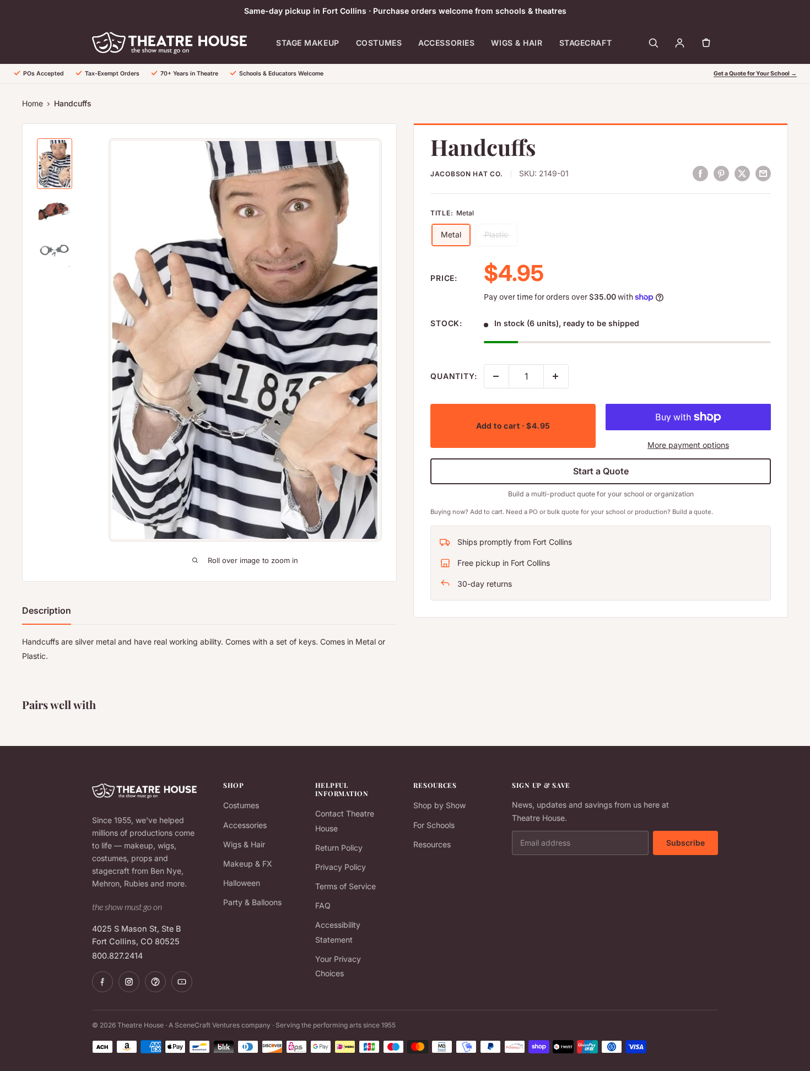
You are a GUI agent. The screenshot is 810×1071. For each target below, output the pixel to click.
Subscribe (685, 842)
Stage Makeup (307, 42)
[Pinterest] (155, 981)
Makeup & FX (247, 863)
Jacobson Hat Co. (466, 174)
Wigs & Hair (516, 42)
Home (32, 103)
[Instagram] (128, 981)
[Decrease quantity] (496, 376)
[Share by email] (763, 173)
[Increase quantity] (556, 376)
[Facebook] (102, 981)
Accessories (446, 42)
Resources (432, 844)
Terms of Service (345, 886)
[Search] (653, 43)
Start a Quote (601, 471)
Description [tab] (46, 610)
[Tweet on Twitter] (742, 173)
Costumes (379, 42)
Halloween (241, 883)
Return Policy (339, 847)
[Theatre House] (169, 43)
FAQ (323, 905)
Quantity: (453, 376)
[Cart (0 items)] (706, 43)
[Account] (679, 43)
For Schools (434, 825)
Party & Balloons (252, 902)
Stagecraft (585, 42)
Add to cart (513, 425)
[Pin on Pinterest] (721, 173)
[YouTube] (181, 981)
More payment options (688, 445)
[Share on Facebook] (700, 173)
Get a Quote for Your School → (755, 73)
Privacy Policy (340, 867)
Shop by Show (439, 805)
